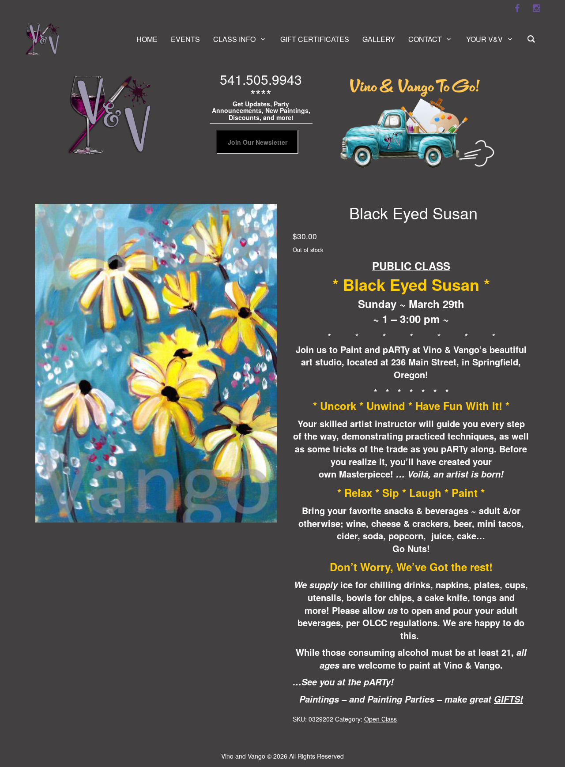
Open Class (380, 718)
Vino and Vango (243, 756)
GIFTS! (508, 699)
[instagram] (536, 8)
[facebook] (516, 8)
